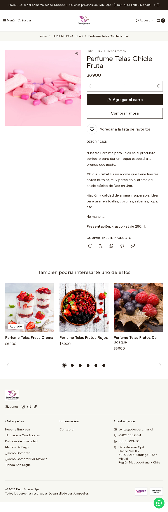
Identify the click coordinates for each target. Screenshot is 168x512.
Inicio (43, 36)
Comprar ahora (125, 113)
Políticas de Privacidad (21, 441)
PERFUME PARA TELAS (68, 36)
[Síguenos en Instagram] (23, 406)
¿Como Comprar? (18, 453)
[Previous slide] (8, 365)
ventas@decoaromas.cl (136, 429)
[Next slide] (159, 365)
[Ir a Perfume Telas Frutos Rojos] (84, 307)
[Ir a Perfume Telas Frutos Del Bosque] (138, 307)
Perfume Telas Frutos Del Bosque (136, 339)
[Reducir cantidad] (90, 86)
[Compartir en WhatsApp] (111, 246)
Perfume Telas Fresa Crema (29, 337)
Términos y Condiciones (22, 435)
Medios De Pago (17, 447)
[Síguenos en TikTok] (35, 406)
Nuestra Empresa (17, 429)
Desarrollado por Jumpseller (68, 493)
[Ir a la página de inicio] (84, 20)
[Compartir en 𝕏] (101, 246)
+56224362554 (130, 435)
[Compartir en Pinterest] (122, 246)
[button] (64, 365)
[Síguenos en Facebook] (29, 406)
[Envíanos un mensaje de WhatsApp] (159, 503)
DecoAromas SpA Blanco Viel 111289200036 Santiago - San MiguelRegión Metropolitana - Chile (139, 454)
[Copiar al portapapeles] (132, 246)
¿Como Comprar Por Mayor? (26, 459)
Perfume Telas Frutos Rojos (84, 337)
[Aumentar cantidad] (159, 86)
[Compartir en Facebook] (90, 246)
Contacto (67, 429)
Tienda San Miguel (18, 465)
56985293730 (129, 441)
